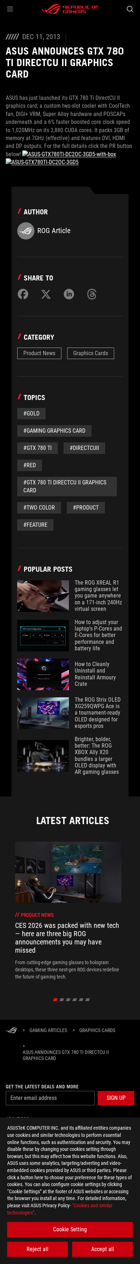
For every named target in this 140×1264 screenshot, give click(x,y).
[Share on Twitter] (46, 294)
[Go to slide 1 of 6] (55, 999)
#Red (29, 465)
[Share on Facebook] (23, 294)
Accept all (102, 1249)
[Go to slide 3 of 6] (68, 999)
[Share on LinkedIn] (69, 294)
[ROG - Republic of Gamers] (70, 9)
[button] (10, 9)
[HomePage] (11, 1031)
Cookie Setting (70, 1229)
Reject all (37, 1249)
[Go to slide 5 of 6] (81, 999)
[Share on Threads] (92, 294)
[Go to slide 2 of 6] (62, 999)
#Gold (31, 413)
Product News (39, 353)
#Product (86, 507)
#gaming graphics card (54, 430)
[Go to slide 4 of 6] (75, 999)
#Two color (39, 507)
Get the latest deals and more (42, 1086)
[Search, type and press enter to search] (129, 9)
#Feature (35, 524)
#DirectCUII (84, 448)
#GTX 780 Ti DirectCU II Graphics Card (64, 486)
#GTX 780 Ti (37, 448)
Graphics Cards (90, 353)
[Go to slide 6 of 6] (87, 999)
